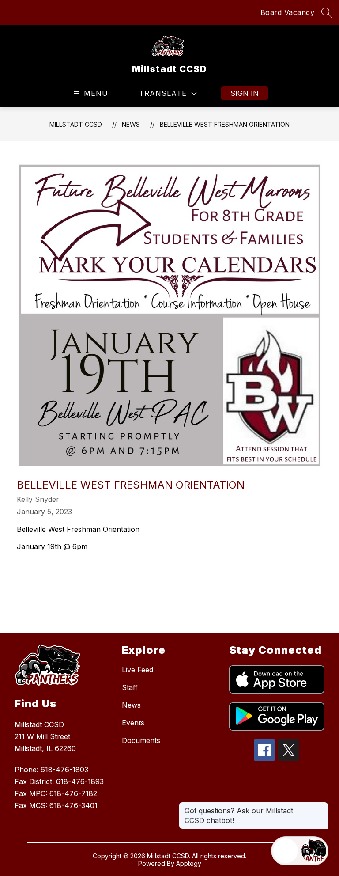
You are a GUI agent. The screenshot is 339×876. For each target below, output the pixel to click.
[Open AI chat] (313, 850)
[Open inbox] (285, 850)
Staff (130, 687)
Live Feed (137, 669)
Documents (141, 740)
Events (133, 722)
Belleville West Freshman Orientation (225, 124)
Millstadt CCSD (75, 124)
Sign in (244, 93)
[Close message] (321, 806)
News (131, 124)
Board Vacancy (287, 12)
